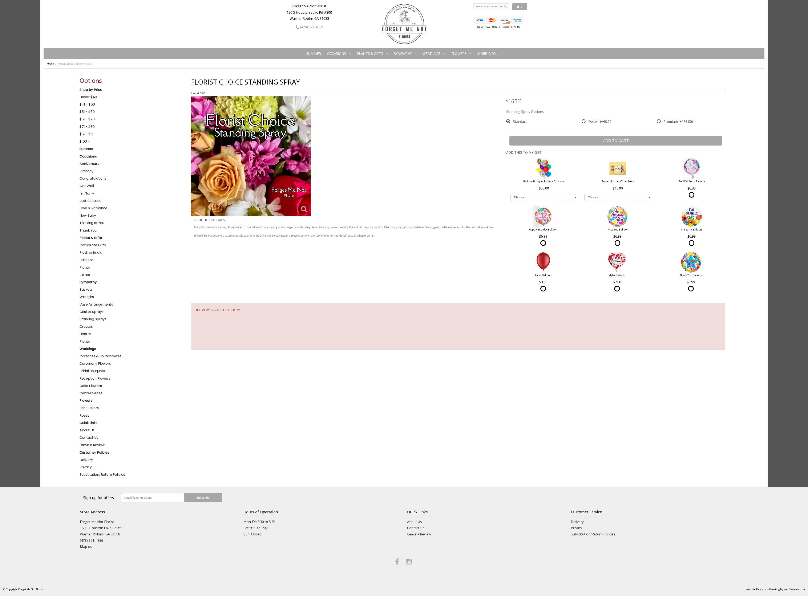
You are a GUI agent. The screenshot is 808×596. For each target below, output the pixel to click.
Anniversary (89, 163)
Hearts (85, 333)
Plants (85, 267)
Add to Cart (616, 141)
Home (50, 64)
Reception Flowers (95, 378)
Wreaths (87, 296)
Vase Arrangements (96, 304)
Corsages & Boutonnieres (100, 356)
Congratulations (93, 178)
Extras (85, 274)
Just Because (90, 200)
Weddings (432, 53)
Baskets (86, 289)
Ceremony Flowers (95, 363)
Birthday (86, 171)
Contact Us (89, 437)
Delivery (86, 459)
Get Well (87, 185)
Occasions (336, 53)
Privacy (86, 467)
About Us (87, 430)
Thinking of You (92, 222)
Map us (86, 546)
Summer (313, 53)
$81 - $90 (87, 134)
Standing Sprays (93, 319)
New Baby (88, 215)
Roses (84, 415)
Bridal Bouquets (92, 370)
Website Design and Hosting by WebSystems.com (775, 589)
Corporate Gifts (93, 245)
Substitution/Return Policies (102, 474)
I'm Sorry (87, 193)
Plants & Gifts (370, 53)
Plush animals (91, 252)
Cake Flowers (91, 385)
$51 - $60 (87, 111)
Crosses (86, 326)
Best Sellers (89, 407)
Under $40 (88, 97)
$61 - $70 (87, 119)
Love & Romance (93, 208)
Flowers (458, 53)
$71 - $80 (87, 126)
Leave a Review (92, 444)
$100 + (85, 141)
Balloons (86, 259)
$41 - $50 (87, 104)
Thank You (88, 230)
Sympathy (403, 53)
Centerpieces (91, 393)
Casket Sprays (92, 311)
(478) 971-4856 (311, 27)
